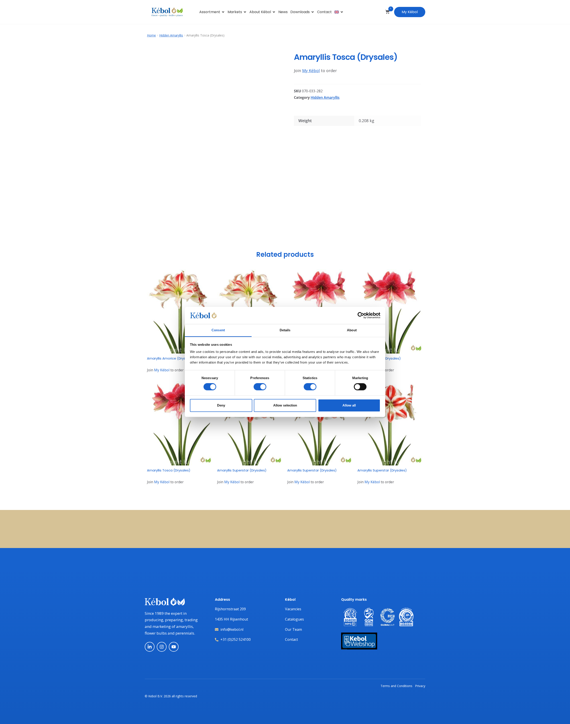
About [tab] (352, 330)
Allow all (349, 405)
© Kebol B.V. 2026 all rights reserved (171, 696)
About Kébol (260, 11)
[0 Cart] (387, 12)
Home (151, 35)
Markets (235, 11)
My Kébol (410, 11)
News (283, 11)
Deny (221, 405)
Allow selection (285, 405)
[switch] (260, 386)
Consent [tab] (218, 330)
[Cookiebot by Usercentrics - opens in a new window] (360, 315)
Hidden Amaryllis (171, 35)
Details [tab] (285, 330)
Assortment (209, 11)
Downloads (300, 11)
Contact (324, 11)
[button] (275, 56)
